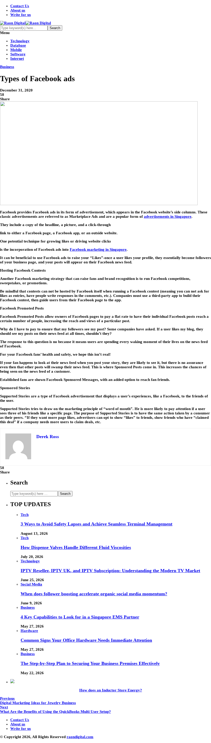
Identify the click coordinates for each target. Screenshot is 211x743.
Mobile (16, 50)
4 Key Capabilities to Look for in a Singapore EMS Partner (80, 617)
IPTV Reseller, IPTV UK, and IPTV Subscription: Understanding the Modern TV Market (110, 570)
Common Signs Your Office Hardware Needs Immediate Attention (86, 640)
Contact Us (19, 6)
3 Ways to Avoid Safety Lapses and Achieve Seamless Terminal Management (96, 524)
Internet (17, 58)
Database (18, 45)
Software (17, 54)
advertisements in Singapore (167, 216)
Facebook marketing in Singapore (98, 249)
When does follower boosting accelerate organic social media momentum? (94, 593)
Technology (20, 41)
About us (17, 10)
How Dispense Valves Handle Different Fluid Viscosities (76, 547)
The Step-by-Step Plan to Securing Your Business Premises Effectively (90, 663)
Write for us (20, 15)
